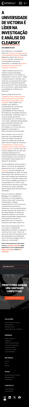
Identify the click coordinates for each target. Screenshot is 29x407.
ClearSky (5, 170)
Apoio (7, 372)
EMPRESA (8, 335)
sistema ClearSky (13, 245)
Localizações (9, 391)
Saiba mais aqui (7, 249)
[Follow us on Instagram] (5, 397)
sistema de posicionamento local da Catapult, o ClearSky (14, 65)
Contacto (9, 385)
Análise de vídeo (10, 327)
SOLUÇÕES (9, 319)
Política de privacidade (12, 345)
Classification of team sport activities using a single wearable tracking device (13, 147)
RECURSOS (9, 358)
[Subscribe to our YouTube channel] (5, 400)
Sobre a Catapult (10, 338)
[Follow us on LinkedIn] (9, 397)
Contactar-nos (9, 389)
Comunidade (8, 379)
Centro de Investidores (12, 343)
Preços (7, 365)
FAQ (6, 363)
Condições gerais (10, 347)
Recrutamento (9, 324)
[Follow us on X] (14, 397)
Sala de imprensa (10, 351)
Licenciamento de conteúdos (13, 329)
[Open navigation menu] (20, 3)
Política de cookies (10, 349)
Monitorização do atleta (12, 322)
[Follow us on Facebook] (19, 397)
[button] (14, 298)
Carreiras (8, 340)
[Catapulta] (8, 3)
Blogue (7, 361)
